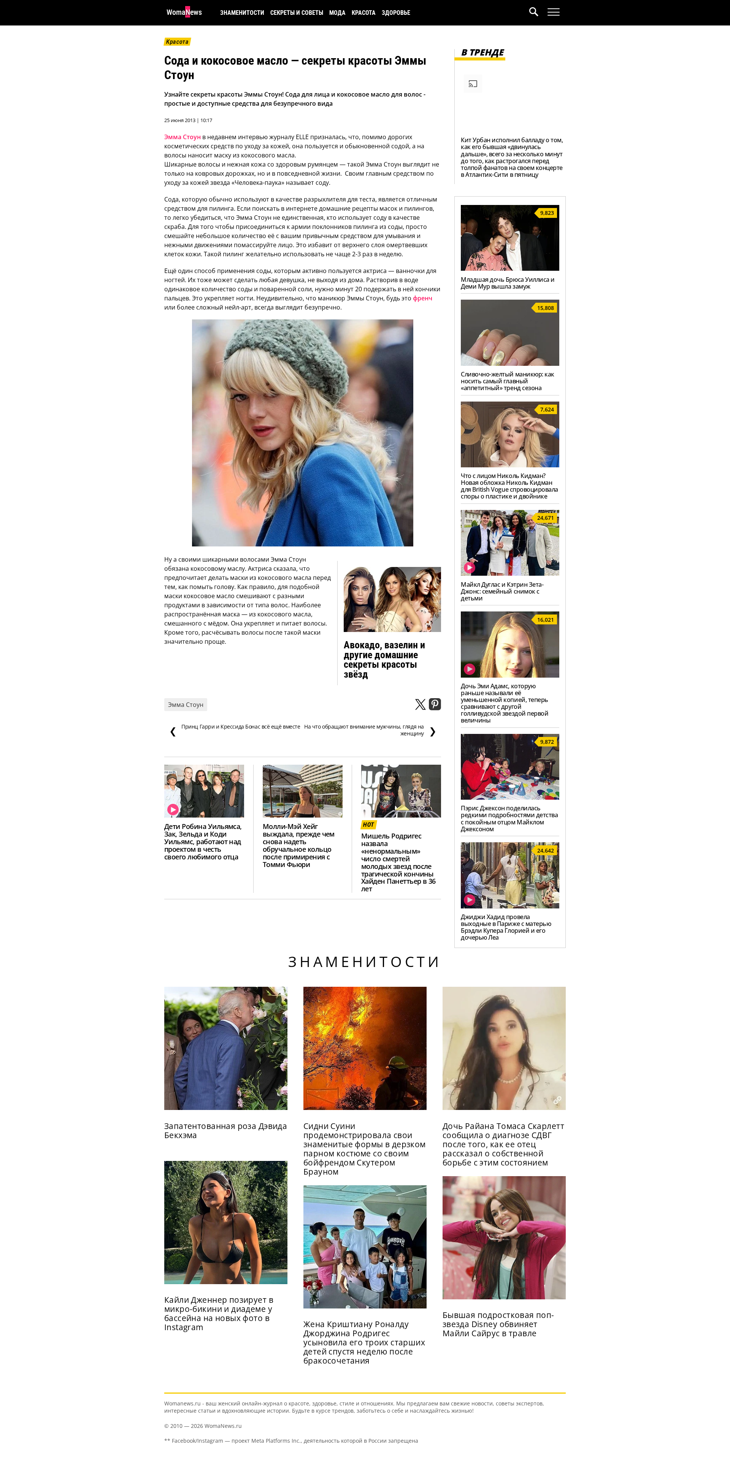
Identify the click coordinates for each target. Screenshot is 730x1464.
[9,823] (510, 268)
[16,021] (510, 675)
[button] (538, 12)
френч (422, 298)
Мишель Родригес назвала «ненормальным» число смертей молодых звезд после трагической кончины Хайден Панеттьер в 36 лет (398, 862)
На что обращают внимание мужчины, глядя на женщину (370, 730)
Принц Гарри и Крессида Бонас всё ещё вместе (234, 730)
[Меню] (554, 12)
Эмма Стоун (182, 137)
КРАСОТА (364, 12)
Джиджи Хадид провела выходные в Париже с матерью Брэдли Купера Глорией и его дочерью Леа (506, 927)
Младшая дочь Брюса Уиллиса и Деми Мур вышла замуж (508, 283)
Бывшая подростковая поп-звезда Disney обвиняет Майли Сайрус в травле (498, 1324)
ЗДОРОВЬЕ (396, 12)
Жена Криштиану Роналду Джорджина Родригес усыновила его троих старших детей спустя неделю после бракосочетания (364, 1342)
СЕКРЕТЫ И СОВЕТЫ (296, 12)
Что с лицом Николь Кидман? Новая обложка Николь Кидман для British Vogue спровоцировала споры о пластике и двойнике (509, 486)
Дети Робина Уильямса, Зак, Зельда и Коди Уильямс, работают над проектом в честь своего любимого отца (203, 841)
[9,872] (510, 797)
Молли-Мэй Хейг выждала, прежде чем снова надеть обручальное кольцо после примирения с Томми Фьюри (299, 845)
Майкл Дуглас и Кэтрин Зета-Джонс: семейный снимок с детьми (502, 591)
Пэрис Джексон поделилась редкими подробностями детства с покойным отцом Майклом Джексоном (509, 818)
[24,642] (510, 906)
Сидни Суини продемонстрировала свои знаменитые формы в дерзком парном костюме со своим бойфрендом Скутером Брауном (364, 1149)
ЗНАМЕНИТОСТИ (242, 12)
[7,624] (510, 465)
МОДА (337, 12)
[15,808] (510, 363)
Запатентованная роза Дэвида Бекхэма (225, 1130)
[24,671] (510, 573)
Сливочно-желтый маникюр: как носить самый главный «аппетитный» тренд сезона (507, 381)
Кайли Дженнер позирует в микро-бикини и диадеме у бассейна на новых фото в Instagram (218, 1313)
